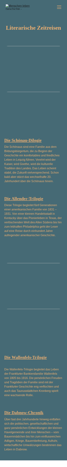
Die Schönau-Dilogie (23, 140)
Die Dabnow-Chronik (23, 412)
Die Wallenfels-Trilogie (25, 357)
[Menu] (59, 7)
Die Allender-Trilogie (23, 198)
